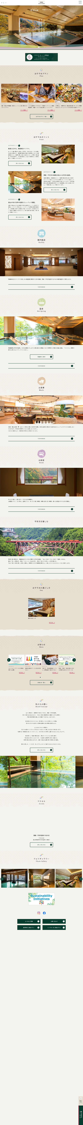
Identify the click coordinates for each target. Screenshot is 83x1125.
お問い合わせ (54, 921)
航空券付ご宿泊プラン (28, 927)
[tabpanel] (14, 98)
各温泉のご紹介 (41, 356)
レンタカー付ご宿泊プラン (54, 927)
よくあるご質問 (29, 921)
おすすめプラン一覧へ (41, 116)
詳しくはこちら (20, 163)
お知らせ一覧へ (41, 682)
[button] (40, 47)
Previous (9, 660)
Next (74, 660)
